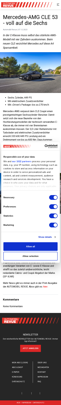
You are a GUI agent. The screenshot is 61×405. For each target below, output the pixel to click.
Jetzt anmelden (30, 348)
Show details (45, 237)
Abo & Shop (17, 367)
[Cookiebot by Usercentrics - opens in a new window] (45, 146)
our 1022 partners (22, 161)
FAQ (39, 382)
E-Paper (15, 372)
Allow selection (31, 256)
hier (45, 286)
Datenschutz (18, 382)
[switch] (53, 206)
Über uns (42, 363)
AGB (18, 403)
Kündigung (17, 377)
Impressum (43, 377)
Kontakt (42, 372)
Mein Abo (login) (20, 363)
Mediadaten (43, 367)
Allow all (30, 246)
